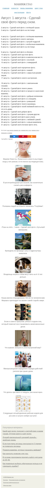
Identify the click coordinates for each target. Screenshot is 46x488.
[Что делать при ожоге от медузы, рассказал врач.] (23, 389)
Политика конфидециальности (11, 482)
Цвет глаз (39, 8)
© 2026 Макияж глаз (8, 477)
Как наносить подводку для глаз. (15, 454)
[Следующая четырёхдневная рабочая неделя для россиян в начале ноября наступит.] (23, 410)
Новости (14, 8)
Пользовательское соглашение (17, 480)
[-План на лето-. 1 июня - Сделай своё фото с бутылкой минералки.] (23, 224)
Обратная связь (7, 485)
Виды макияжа (26, 8)
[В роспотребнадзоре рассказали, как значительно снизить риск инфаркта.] (23, 180)
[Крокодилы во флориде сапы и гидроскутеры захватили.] (23, 248)
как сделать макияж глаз (14, 130)
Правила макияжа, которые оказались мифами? (22, 450)
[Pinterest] (23, 136)
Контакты (5, 480)
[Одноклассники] (31, 136)
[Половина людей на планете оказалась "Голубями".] (23, 203)
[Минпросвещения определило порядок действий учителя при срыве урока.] (23, 366)
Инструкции (19, 12)
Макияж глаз (23, 4)
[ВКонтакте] (14, 136)
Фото (28, 12)
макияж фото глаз (26, 130)
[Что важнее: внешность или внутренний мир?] (23, 345)
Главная (5, 8)
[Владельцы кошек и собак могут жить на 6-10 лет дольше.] (23, 271)
